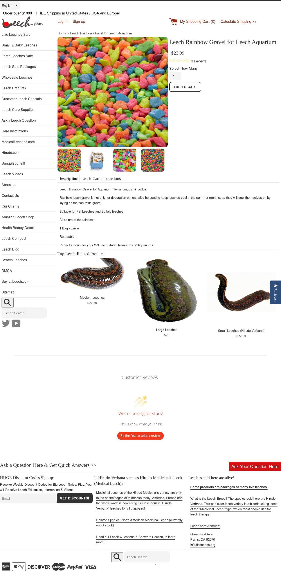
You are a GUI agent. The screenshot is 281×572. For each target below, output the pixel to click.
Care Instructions (15, 130)
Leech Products (14, 88)
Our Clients (10, 206)
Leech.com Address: (205, 525)
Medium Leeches (92, 297)
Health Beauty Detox (18, 227)
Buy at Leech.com (15, 281)
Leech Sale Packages (19, 66)
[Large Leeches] (167, 292)
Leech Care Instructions (101, 178)
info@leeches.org (202, 544)
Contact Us (10, 195)
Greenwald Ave (201, 534)
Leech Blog (10, 249)
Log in (62, 21)
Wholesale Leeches (17, 77)
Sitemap (8, 292)
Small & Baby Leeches (19, 45)
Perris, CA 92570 (202, 539)
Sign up (79, 21)
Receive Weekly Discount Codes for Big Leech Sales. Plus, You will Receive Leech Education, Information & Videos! (46, 487)
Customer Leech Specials (22, 98)
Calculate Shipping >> (239, 21)
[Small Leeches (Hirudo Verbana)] (241, 292)
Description (68, 178)
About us (8, 184)
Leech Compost (14, 238)
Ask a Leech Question (19, 120)
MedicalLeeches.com (18, 141)
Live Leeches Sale (16, 34)
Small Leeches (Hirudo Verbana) (241, 330)
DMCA (7, 270)
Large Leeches (166, 329)
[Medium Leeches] (92, 276)
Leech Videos (12, 173)
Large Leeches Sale (17, 55)
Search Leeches (14, 259)
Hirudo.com (11, 152)
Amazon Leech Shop (18, 216)
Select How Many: (184, 68)
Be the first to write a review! (140, 435)
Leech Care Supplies (18, 109)
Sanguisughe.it (13, 163)
